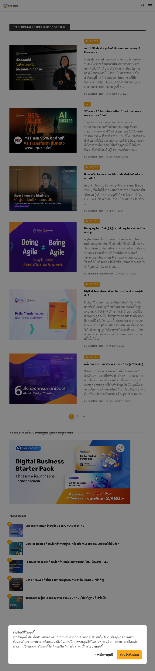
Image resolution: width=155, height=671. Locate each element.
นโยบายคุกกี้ (94, 646)
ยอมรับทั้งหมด (129, 654)
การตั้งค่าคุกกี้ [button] (104, 654)
